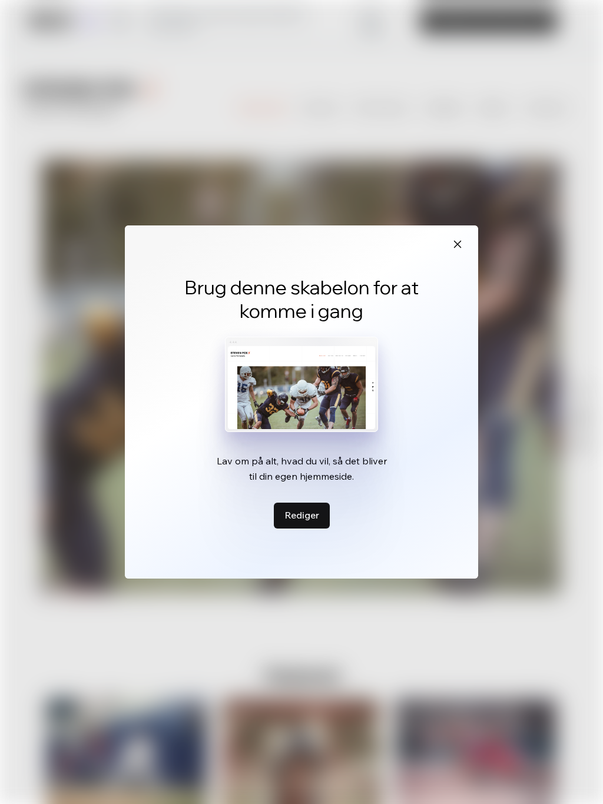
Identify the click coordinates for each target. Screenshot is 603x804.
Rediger (301, 515)
